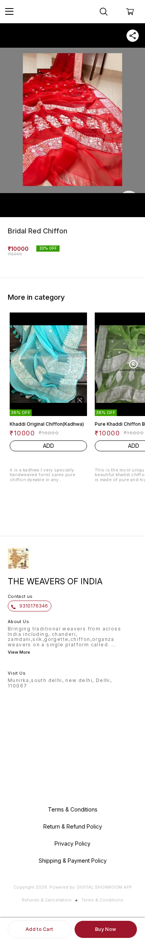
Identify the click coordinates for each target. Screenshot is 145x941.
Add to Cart (39, 929)
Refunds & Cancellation (47, 900)
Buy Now (105, 929)
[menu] (9, 11)
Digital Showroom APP (104, 887)
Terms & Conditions (102, 900)
